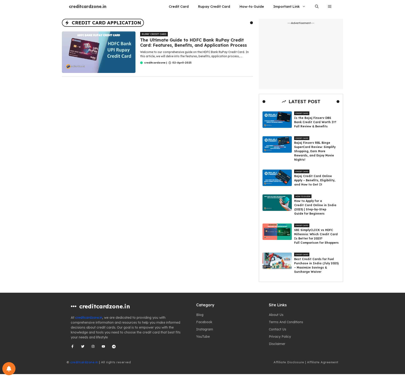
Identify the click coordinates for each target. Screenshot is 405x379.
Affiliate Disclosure (289, 362)
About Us (276, 315)
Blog (199, 315)
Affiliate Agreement (322, 362)
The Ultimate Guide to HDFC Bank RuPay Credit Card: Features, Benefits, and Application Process (193, 42)
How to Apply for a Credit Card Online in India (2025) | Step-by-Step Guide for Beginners (315, 207)
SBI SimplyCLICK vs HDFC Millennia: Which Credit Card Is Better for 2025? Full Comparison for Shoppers (316, 236)
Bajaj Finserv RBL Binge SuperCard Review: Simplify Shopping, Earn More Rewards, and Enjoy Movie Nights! (315, 151)
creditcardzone (154, 62)
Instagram (204, 329)
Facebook (204, 322)
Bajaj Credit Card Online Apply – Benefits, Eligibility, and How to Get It (314, 180)
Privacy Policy (280, 336)
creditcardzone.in (87, 6)
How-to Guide (252, 6)
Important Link (286, 6)
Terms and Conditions (286, 322)
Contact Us (277, 329)
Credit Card (179, 6)
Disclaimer (277, 344)
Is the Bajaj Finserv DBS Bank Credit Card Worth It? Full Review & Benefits (315, 122)
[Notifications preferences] (8, 368)
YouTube (203, 336)
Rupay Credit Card (214, 6)
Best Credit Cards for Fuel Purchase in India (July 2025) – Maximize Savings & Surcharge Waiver (316, 265)
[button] (316, 6)
